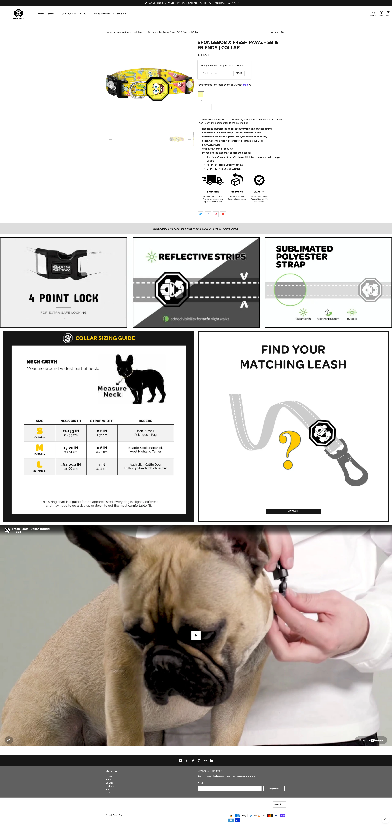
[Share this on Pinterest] (216, 214)
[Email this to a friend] (223, 214)
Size (200, 100)
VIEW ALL (293, 511)
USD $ (277, 804)
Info (107, 789)
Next (283, 32)
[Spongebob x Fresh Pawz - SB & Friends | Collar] (150, 84)
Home (40, 13)
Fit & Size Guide (104, 13)
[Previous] (110, 84)
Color (200, 88)
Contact (110, 792)
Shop (51, 13)
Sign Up (274, 788)
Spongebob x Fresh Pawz (130, 32)
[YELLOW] (201, 94)
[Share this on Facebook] (208, 214)
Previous (274, 32)
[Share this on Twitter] (200, 214)
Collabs (67, 13)
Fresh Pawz (118, 815)
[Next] (189, 84)
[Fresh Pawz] (18, 14)
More (120, 13)
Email (201, 783)
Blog (83, 13)
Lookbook (111, 786)
